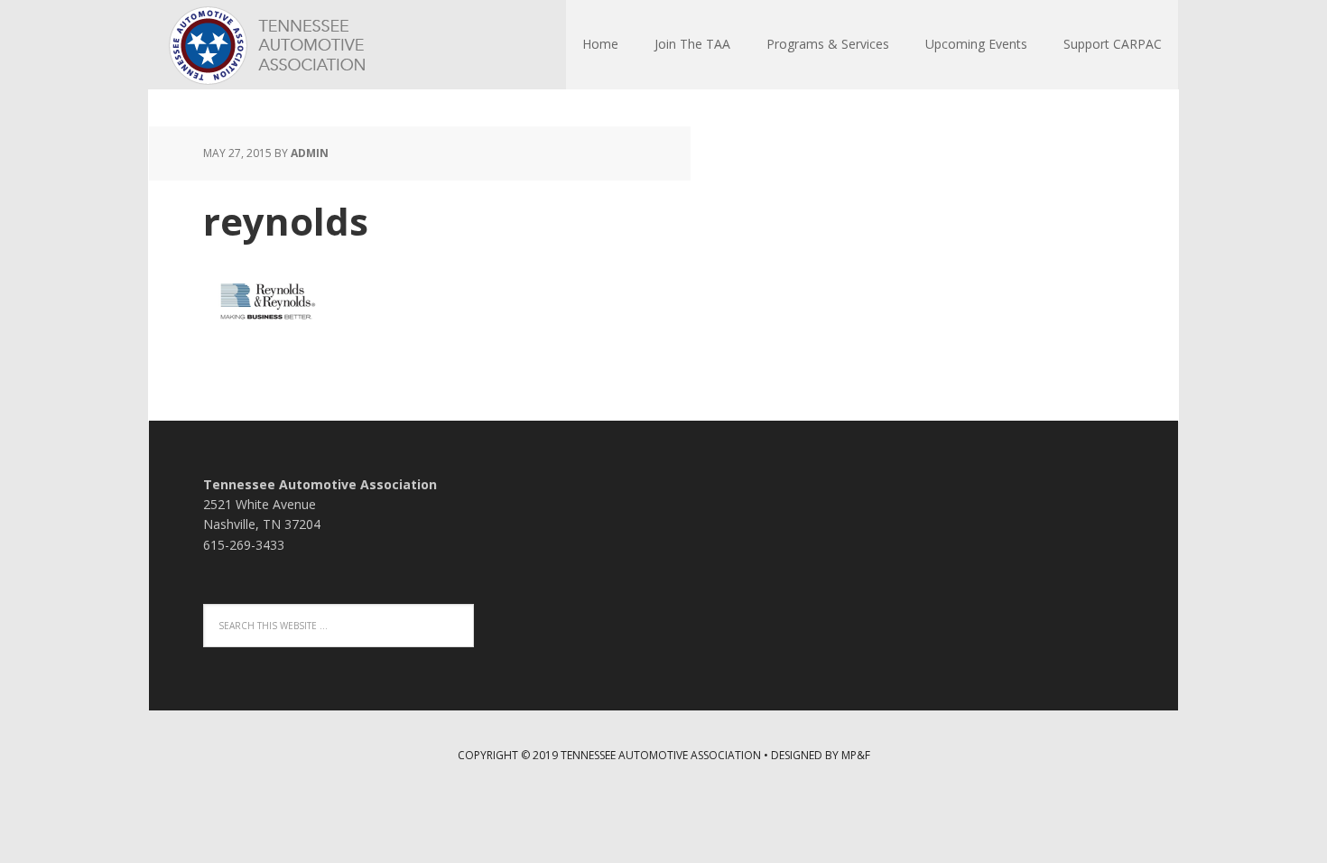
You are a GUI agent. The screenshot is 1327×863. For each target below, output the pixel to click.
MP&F (855, 755)
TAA (266, 45)
